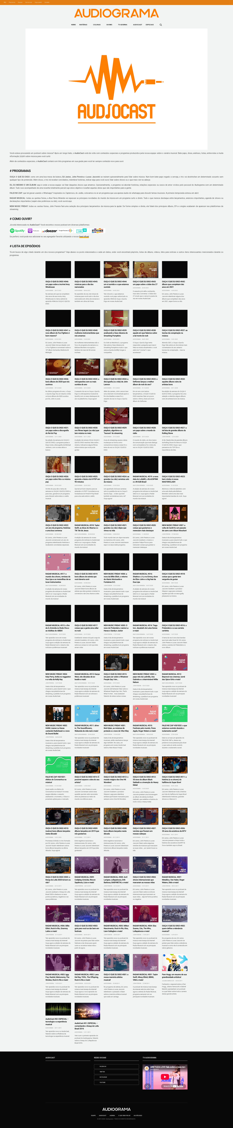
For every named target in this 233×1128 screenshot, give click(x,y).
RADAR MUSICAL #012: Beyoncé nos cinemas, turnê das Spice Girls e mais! (173, 677)
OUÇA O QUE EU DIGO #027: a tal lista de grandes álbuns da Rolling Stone (174, 430)
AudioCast (137, 25)
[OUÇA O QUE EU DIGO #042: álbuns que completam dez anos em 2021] (174, 269)
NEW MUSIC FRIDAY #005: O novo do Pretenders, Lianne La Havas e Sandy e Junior (116, 628)
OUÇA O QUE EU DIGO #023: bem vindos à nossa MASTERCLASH (173, 479)
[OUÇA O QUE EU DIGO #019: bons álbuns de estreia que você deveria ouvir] (87, 561)
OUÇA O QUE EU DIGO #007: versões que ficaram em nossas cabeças (144, 831)
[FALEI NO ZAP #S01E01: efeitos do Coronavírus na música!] (58, 764)
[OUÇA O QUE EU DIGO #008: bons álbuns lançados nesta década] (116, 816)
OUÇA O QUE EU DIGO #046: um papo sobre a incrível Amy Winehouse (58, 284)
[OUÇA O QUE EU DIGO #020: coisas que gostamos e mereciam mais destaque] (145, 513)
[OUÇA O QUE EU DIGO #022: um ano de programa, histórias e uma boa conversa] (58, 513)
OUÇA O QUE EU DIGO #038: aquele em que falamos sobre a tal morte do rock (145, 333)
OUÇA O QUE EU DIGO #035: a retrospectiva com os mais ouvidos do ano (87, 382)
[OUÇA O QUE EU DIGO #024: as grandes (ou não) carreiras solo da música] (116, 464)
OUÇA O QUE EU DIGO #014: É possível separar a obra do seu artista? (87, 779)
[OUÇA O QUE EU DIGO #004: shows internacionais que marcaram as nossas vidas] (145, 865)
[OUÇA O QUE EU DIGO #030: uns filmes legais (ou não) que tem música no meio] (87, 415)
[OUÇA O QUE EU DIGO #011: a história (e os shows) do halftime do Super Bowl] (174, 764)
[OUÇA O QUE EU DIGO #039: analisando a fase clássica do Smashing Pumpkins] (116, 318)
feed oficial (84, 236)
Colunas (96, 25)
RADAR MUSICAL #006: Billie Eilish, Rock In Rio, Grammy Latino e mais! (57, 928)
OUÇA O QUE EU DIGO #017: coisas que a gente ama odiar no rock (87, 628)
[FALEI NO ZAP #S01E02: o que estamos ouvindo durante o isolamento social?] (174, 713)
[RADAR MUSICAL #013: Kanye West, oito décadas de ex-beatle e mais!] (87, 662)
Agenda (112, 1115)
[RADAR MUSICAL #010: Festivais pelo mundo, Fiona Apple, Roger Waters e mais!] (145, 713)
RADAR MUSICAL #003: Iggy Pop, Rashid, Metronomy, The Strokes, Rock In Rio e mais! (57, 977)
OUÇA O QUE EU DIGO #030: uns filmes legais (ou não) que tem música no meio (87, 430)
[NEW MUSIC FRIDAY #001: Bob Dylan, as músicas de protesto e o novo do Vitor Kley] (116, 713)
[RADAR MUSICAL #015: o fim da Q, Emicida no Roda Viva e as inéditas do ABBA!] (58, 613)
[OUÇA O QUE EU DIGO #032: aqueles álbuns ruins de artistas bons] (174, 367)
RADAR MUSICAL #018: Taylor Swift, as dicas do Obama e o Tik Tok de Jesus (87, 528)
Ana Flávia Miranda (139, 485)
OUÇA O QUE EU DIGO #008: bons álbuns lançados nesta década (115, 831)
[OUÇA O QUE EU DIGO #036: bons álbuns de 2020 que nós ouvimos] (58, 367)
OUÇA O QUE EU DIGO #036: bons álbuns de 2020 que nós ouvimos (57, 382)
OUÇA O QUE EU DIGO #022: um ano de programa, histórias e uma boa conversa (58, 528)
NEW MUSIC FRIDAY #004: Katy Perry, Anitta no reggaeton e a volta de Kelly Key (58, 677)
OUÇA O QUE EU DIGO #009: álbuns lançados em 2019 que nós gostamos (87, 831)
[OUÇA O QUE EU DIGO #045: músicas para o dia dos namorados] (87, 269)
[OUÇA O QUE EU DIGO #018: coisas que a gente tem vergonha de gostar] (174, 561)
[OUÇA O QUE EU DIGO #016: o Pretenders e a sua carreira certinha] (174, 613)
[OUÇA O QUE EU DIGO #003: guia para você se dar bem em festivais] (87, 913)
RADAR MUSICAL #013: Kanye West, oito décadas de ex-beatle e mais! (87, 677)
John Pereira (166, 436)
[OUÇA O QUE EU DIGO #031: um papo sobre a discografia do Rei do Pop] (58, 415)
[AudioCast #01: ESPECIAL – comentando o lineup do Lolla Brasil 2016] (87, 1011)
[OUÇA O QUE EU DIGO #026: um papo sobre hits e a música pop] (58, 464)
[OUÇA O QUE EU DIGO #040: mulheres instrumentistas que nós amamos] (87, 318)
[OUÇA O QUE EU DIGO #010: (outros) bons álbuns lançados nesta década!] (58, 816)
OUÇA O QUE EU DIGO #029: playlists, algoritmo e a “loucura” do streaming (115, 430)
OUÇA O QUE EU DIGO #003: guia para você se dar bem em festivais (87, 928)
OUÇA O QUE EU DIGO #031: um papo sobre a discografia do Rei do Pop (57, 430)
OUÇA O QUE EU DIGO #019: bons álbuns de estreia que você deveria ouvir (86, 576)
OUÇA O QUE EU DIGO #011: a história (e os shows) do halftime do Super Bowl (174, 779)
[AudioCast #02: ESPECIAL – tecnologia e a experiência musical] (58, 1009)
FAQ (5, 2)
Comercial (28, 2)
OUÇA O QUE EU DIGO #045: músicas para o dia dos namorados (86, 284)
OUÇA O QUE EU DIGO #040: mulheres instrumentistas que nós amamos (87, 333)
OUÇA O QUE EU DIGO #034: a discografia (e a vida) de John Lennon (116, 382)
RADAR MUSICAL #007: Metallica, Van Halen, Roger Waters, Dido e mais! (173, 880)
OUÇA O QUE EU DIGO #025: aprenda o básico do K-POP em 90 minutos (87, 479)
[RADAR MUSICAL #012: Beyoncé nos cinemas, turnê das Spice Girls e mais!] (174, 662)
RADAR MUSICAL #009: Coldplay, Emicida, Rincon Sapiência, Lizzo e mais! (85, 880)
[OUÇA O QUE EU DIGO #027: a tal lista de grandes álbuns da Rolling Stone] (174, 415)
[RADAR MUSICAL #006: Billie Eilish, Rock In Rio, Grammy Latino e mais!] (58, 913)
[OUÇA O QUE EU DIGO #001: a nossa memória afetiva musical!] (116, 962)
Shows (109, 25)
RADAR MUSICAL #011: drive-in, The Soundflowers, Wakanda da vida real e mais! (87, 728)
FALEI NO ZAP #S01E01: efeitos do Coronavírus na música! (56, 779)
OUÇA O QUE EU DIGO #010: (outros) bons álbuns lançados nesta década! (58, 831)
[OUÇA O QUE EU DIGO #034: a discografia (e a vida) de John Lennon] (116, 367)
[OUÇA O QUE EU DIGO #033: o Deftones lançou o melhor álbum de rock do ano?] (145, 367)
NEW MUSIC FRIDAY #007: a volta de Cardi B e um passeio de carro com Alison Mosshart (174, 528)
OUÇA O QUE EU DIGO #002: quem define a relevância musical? (173, 928)
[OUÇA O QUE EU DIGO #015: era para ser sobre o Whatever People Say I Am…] (116, 662)
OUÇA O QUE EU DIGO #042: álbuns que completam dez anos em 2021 (173, 284)
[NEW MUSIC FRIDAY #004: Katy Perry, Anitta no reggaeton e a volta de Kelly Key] (58, 662)
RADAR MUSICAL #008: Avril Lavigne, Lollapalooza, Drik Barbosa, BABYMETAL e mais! (116, 880)
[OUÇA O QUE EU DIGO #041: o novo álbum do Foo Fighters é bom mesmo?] (58, 318)
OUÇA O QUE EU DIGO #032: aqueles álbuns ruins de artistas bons (173, 382)
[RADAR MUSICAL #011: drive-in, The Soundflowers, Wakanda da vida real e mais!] (87, 713)
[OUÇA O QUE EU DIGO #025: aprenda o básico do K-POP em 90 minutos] (87, 464)
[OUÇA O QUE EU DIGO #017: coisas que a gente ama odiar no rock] (87, 613)
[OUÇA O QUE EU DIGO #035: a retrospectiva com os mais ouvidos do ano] (87, 367)
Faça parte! (38, 2)
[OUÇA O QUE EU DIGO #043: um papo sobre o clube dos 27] (145, 269)
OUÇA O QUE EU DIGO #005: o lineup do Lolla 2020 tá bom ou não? (58, 880)
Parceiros (12, 2)
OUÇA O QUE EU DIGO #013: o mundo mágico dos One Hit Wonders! (116, 779)
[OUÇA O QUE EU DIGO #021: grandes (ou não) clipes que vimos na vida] (116, 513)
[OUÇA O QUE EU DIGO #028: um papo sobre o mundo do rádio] (145, 415)
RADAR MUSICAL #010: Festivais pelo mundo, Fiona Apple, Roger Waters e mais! (144, 728)
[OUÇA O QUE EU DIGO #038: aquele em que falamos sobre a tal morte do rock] (145, 318)
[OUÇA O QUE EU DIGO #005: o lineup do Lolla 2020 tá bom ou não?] (58, 865)
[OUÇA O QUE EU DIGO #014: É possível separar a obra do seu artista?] (87, 764)
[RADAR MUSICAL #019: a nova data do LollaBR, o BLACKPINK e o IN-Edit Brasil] (145, 464)
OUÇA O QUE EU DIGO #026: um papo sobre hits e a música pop (58, 479)
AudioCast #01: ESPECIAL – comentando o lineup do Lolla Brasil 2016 (87, 1026)
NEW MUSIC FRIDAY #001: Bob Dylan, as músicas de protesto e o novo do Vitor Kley (116, 728)
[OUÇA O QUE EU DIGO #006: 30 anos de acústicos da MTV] (174, 816)
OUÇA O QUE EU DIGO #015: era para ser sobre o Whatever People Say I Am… (116, 677)
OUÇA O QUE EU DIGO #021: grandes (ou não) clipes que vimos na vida (115, 528)
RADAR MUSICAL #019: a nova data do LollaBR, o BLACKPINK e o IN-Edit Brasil (145, 479)
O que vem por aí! (124, 1115)
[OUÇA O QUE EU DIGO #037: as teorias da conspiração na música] (174, 318)
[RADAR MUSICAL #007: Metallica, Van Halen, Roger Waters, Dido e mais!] (174, 865)
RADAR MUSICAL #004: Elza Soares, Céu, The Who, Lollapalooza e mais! (144, 928)
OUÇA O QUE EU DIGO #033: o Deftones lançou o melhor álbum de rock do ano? (145, 382)
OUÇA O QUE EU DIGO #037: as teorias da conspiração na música (174, 333)
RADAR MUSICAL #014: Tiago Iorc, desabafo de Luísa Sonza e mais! (145, 628)
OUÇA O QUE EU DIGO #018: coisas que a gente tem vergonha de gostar (173, 576)
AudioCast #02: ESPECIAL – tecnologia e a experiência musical (57, 1022)
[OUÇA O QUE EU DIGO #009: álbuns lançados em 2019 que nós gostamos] (87, 816)
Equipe (20, 2)
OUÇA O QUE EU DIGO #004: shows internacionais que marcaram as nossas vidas (144, 880)
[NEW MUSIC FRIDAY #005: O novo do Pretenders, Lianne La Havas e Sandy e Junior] (116, 613)
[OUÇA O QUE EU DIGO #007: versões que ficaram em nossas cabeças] (145, 816)
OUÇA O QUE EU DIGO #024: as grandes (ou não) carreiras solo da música (116, 479)
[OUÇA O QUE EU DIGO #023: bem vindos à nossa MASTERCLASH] (174, 464)
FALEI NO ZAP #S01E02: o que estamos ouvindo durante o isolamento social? (174, 728)
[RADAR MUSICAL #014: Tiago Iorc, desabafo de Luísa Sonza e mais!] (145, 613)
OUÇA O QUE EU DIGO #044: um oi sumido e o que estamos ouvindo (116, 284)
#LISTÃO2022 (138, 1115)
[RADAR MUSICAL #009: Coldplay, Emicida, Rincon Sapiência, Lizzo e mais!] (87, 865)
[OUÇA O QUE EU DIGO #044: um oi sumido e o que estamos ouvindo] (116, 269)
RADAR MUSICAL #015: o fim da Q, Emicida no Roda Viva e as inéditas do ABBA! (58, 628)
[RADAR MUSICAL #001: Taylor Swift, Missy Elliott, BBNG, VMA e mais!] (145, 962)
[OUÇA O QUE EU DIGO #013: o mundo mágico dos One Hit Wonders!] (116, 764)
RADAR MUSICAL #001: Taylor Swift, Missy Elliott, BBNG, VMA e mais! (145, 977)
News (73, 25)
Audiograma (49, 290)
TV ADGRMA (122, 25)
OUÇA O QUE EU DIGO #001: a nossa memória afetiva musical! (116, 977)
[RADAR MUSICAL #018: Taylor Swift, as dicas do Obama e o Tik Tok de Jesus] (87, 513)
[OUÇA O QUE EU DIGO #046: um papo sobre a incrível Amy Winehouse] (58, 269)
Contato (47, 2)
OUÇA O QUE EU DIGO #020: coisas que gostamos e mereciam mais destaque (144, 528)
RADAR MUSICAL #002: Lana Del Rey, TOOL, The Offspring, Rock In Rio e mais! (87, 977)
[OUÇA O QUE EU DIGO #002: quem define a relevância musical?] (174, 913)
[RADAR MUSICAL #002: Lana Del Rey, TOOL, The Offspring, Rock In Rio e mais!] (87, 962)
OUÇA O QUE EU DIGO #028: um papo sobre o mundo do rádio (144, 430)
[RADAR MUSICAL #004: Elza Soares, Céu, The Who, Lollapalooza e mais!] (145, 913)
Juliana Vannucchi (168, 980)
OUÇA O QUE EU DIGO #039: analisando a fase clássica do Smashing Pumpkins (116, 333)
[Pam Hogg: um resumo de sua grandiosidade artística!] (174, 962)
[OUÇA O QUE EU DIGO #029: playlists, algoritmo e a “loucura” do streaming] (116, 415)
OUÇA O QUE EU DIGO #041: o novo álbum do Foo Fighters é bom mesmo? (58, 333)
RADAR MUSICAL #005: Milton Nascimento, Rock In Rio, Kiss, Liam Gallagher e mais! (116, 928)
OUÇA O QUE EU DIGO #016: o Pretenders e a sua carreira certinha (174, 628)
